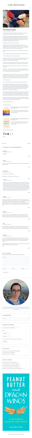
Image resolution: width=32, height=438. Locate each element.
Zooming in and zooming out (10, 363)
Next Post (29, 143)
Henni (4, 365)
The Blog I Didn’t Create (9, 362)
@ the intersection (16, 4)
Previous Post (3, 143)
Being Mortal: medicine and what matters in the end (19, 118)
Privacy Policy (21, 434)
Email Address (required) (6, 327)
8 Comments (5, 31)
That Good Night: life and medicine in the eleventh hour (20, 107)
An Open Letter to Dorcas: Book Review (9, 352)
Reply (29, 156)
